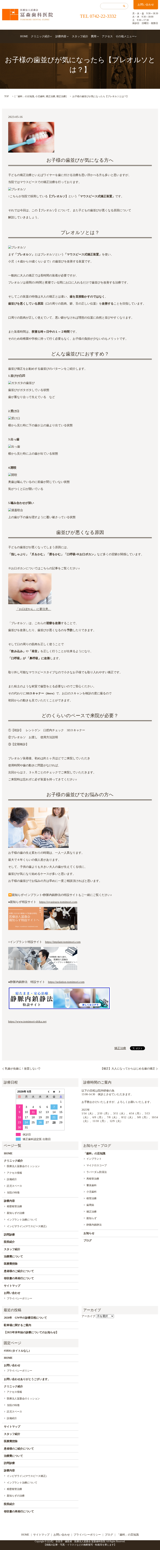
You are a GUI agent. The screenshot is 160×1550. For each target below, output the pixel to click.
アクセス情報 (14, 1172)
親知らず (91, 1218)
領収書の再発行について (19, 1278)
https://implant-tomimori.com (63, 941)
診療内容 (60, 36)
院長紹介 (9, 1241)
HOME (24, 36)
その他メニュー (125, 36)
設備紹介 (12, 1179)
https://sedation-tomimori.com (66, 981)
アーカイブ (88, 1316)
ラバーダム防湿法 (96, 1172)
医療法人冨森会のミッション (23, 1166)
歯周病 (90, 1205)
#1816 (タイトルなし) (17, 1350)
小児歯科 (40, 96)
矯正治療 (50, 96)
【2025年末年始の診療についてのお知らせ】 (31, 1332)
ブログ (88, 1240)
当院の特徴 (13, 1192)
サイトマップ (12, 1285)
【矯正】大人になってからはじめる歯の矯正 (127, 1068)
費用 (93, 36)
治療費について (13, 1256)
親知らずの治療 (16, 1213)
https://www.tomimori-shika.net (27, 1021)
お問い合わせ (146, 4)
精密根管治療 (14, 1206)
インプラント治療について (22, 1219)
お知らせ (89, 1233)
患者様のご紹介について (19, 1271)
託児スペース (14, 1185)
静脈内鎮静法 (94, 1224)
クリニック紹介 (40, 36)
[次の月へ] (61, 1091)
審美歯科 (91, 1185)
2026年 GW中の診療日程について (25, 1317)
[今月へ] (54, 1091)
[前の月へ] (47, 1091)
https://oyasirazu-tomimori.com (58, 901)
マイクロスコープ (96, 1165)
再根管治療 (92, 1178)
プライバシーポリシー (19, 1298)
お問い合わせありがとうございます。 (27, 1379)
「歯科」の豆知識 (24, 96)
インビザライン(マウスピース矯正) (26, 1226)
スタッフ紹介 (80, 36)
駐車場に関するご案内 (17, 1325)
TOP (6, 96)
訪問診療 (9, 1234)
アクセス (107, 36)
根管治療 (91, 1198)
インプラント (94, 1158)
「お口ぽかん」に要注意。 (33, 609)
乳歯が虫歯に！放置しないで (22, 1068)
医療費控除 (11, 1263)
